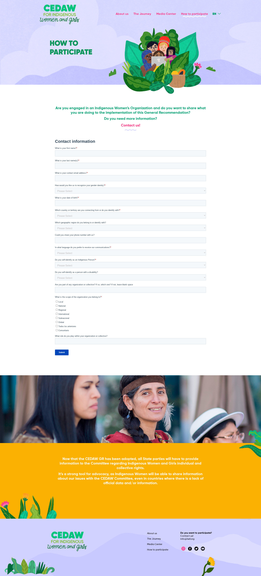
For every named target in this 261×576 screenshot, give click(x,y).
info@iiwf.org (187, 539)
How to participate (194, 14)
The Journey (142, 14)
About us (122, 14)
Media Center (166, 14)
